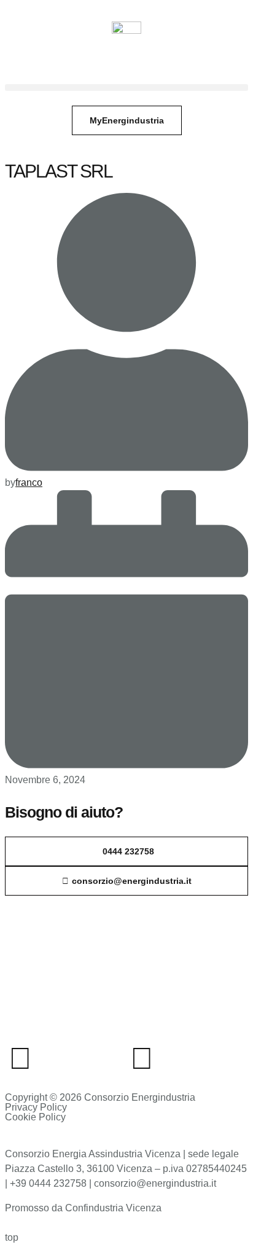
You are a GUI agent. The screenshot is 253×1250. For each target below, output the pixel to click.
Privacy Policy (36, 1107)
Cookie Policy (35, 1117)
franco (28, 482)
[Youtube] (141, 1058)
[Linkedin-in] (20, 1058)
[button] (126, 87)
